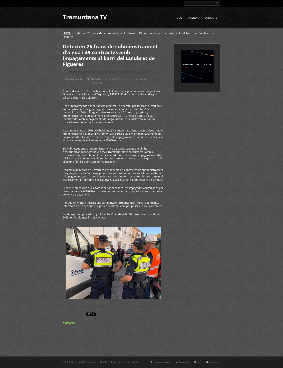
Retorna (70, 323)
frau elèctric (140, 79)
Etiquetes (96, 79)
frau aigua (96, 82)
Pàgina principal (162, 362)
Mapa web (183, 362)
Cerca (217, 3)
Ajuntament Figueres (116, 79)
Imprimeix (215, 362)
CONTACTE (211, 17)
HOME (178, 17)
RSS (199, 362)
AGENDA (193, 17)
